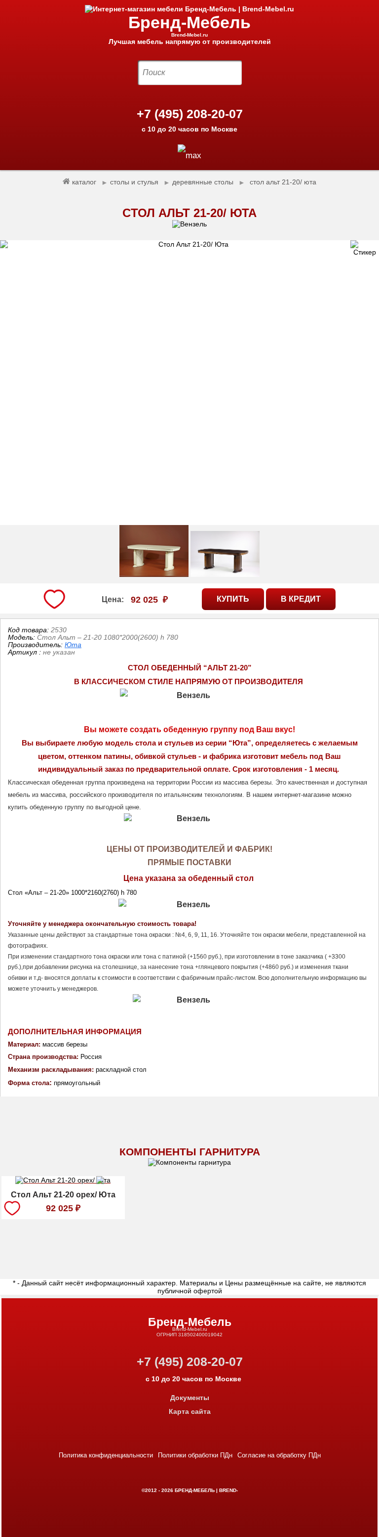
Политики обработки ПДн (195, 1455)
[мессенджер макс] (189, 155)
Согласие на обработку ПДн (279, 1455)
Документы (189, 1398)
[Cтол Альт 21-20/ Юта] (189, 382)
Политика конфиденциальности (106, 1455)
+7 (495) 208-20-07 (190, 114)
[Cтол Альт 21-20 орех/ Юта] (63, 1182)
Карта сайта (190, 1411)
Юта (73, 645)
